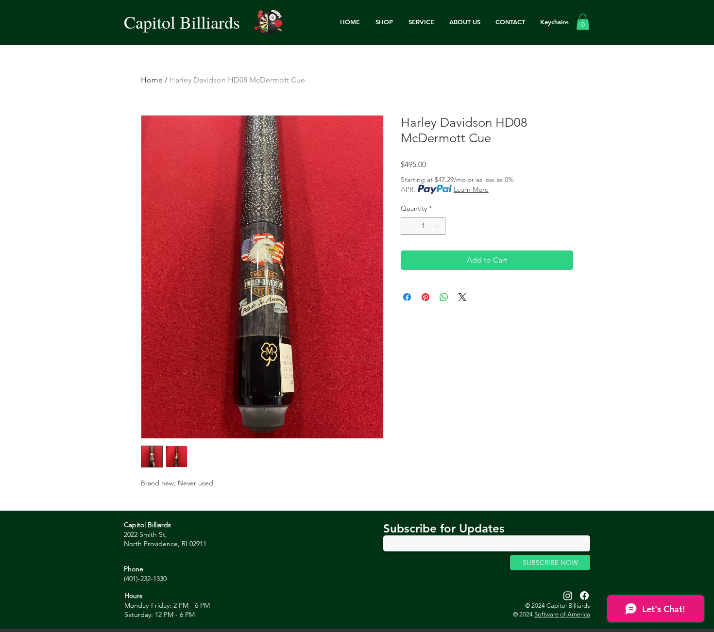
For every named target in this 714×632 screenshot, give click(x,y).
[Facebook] (584, 595)
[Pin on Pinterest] (425, 297)
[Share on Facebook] (407, 297)
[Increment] (438, 225)
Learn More (471, 189)
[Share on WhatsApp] (444, 297)
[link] (583, 22)
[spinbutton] (423, 225)
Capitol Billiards (182, 21)
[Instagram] (568, 595)
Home (152, 79)
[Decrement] (408, 225)
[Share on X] (462, 297)
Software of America (562, 614)
